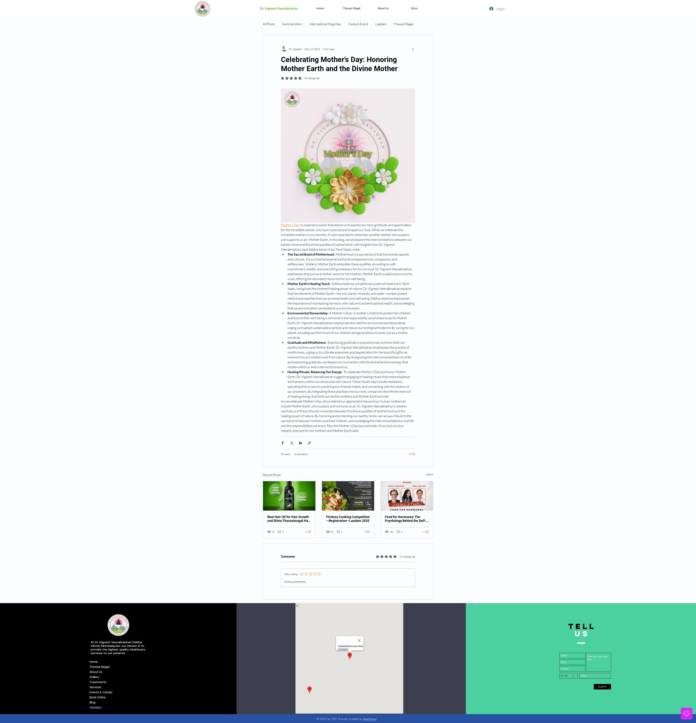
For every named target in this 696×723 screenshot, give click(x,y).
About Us (96, 672)
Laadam (380, 24)
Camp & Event (358, 24)
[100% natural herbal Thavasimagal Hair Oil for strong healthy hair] (289, 496)
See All (429, 474)
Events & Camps (101, 692)
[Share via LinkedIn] (300, 443)
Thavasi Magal (403, 24)
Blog (92, 702)
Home (94, 662)
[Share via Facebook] (282, 443)
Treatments (98, 682)
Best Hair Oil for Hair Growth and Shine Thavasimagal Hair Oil (288, 519)
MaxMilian (370, 719)
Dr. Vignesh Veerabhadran (279, 8)
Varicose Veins (292, 24)
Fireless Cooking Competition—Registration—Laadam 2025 (348, 519)
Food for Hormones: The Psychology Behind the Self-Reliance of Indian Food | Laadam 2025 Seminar (405, 519)
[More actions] (413, 49)
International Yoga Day (325, 24)
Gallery (94, 677)
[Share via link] (309, 443)
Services (95, 687)
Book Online (98, 697)
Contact (96, 707)
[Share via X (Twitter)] (291, 443)
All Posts (269, 24)
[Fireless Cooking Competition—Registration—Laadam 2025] (348, 496)
